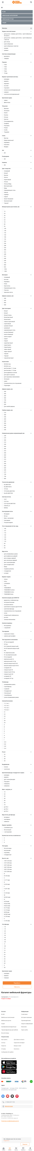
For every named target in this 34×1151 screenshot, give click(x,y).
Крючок (6, 119)
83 (4, 545)
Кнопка (6, 115)
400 (5, 393)
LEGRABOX (7, 583)
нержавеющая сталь (9, 330)
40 (4, 798)
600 (5, 300)
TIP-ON (6, 489)
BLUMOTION (7, 484)
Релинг (6, 127)
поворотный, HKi (8, 674)
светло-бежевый (8, 334)
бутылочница (7, 848)
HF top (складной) (9, 642)
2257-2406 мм (8, 865)
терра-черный (8, 351)
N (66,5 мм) (7, 903)
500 (5, 398)
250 (5, 435)
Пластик (6, 290)
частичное (7, 769)
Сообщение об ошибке (7, 1052)
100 (5, 528)
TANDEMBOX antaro (9, 590)
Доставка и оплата (19, 1039)
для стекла (7, 41)
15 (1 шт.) (6, 707)
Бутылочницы (5, 1033)
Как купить (4, 1039)
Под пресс (6, 781)
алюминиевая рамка (9, 684)
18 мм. (6, 73)
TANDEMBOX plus (8, 594)
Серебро (6, 194)
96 (4, 226)
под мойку (7, 852)
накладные (7, 819)
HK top (6, 644)
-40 (5, 939)
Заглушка (6, 110)
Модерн (6, 146)
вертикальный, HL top (10, 661)
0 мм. (5, 64)
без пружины (7, 625)
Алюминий (7, 171)
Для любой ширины (9, 406)
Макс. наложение (9, 518)
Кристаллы (7, 286)
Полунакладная (8, 522)
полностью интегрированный (12, 90)
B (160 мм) (7, 875)
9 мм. (5, 71)
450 (5, 298)
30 (4, 215)
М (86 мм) (6, 912)
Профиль (6, 123)
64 (4, 220)
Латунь (6, 181)
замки (5, 100)
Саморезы (7, 783)
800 (5, 264)
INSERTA (6, 81)
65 (4, 802)
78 (4, 222)
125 (5, 537)
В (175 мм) (7, 907)
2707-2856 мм (8, 871)
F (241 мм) (7, 888)
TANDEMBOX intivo (9, 592)
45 (4, 963)
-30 (5, 935)
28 (4, 720)
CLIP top (6, 501)
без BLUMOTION (8, 493)
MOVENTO (7, 56)
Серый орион (7, 347)
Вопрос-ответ (17, 1045)
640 (5, 260)
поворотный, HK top (9, 672)
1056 (5, 269)
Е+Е (5, 744)
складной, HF (7, 676)
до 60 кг (6, 811)
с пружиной (7, 627)
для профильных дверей (10, 556)
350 (5, 417)
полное (6, 767)
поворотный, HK (8, 670)
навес (5, 381)
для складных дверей (10, 558)
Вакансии (24, 1026)
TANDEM (6, 58)
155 (5, 539)
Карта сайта (24, 1030)
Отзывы (3, 1049)
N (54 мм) (6, 901)
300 (5, 391)
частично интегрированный (11, 94)
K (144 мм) (7, 893)
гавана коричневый (9, 321)
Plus (5, 585)
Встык (6, 516)
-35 (5, 937)
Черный (6, 203)
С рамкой (6, 688)
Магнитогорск (9, 1106)
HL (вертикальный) (9, 652)
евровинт (6, 83)
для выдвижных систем (10, 372)
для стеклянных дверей (10, 560)
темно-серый (7, 349)
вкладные (6, 817)
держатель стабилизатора (11, 600)
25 (4, 716)
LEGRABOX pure (8, 827)
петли (5, 613)
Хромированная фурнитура (8, 1026)
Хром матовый (8, 201)
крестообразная (8, 44)
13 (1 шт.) (6, 705)
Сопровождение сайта (6, 1115)
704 (5, 262)
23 (4, 714)
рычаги (6, 617)
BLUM (3, 11)
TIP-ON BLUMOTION (9, 491)
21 (4, 712)
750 (5, 476)
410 (5, 450)
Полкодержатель (8, 121)
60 (4, 543)
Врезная (6, 108)
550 (5, 425)
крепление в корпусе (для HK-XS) (13, 606)
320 (5, 247)
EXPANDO (6, 79)
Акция (4, 22)
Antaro (6, 579)
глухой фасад (7, 686)
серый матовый (8, 343)
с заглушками (8, 832)
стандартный (7, 854)
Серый (6, 196)
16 (4, 211)
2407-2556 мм (8, 867)
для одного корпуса (9, 374)
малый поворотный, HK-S (11, 663)
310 (5, 442)
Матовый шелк (8, 186)
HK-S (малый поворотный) (11, 646)
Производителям (26, 1020)
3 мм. (5, 66)
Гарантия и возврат (19, 1042)
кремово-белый (8, 325)
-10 (5, 926)
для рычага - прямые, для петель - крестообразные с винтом (18, 38)
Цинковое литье (8, 292)
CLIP (5, 499)
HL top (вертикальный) (10, 655)
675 (5, 472)
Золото (6, 177)
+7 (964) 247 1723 (10, 1102)
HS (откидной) (8, 657)
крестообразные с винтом (11, 46)
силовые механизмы (9, 619)
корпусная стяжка (9, 634)
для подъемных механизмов (11, 376)
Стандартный (7, 691)
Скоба (5, 130)
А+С (5, 742)
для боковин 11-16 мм (10, 368)
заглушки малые (8, 604)
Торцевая (6, 132)
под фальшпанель (9, 568)
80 (4, 224)
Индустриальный (8, 140)
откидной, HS (7, 667)
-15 (5, 929)
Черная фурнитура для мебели (9, 1030)
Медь (5, 188)
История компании (26, 1017)
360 (5, 446)
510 (5, 459)
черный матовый (8, 358)
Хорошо (25, 1144)
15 (4, 950)
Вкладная (6, 514)
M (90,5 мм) (7, 897)
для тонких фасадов (9, 562)
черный (6, 353)
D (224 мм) (7, 884)
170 (5, 541)
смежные (6, 821)
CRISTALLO (7, 505)
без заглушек (7, 829)
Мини (5, 566)
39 (4, 760)
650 (5, 429)
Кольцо (6, 117)
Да (5, 152)
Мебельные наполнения (10, 15)
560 (5, 465)
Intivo (5, 581)
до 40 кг (6, 809)
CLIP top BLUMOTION (9, 503)
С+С (5, 748)
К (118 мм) (7, 910)
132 (5, 232)
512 (5, 256)
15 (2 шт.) (6, 709)
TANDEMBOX (7, 587)
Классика (6, 144)
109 (5, 228)
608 (5, 258)
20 (4, 213)
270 (5, 412)
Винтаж (6, 138)
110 (5, 532)
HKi (5, 650)
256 (5, 243)
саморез (6, 92)
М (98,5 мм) (7, 914)
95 (4, 547)
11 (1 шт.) (6, 703)
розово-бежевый (8, 332)
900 (5, 304)
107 (5, 530)
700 (5, 400)
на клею (6, 85)
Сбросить (17, 987)
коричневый (7, 323)
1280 (5, 271)
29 (4, 722)
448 (5, 254)
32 (4, 217)
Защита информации (27, 1023)
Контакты (16, 1049)
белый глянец (7, 315)
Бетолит (6, 279)
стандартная (7, 571)
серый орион (7, 345)
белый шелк (7, 319)
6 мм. (5, 69)
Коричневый (7, 179)
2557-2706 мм (8, 869)
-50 (5, 946)
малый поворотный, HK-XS (11, 665)
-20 (5, 931)
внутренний (7, 850)
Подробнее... (7, 1140)
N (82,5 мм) (7, 905)
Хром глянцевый (8, 198)
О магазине (24, 1014)
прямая (6, 48)
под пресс (6, 87)
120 (5, 535)
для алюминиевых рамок (11, 554)
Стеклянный (7, 693)
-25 (5, 933)
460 (5, 455)
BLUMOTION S (8, 486)
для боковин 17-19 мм (10, 370)
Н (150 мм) (7, 916)
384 (5, 249)
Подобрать (17, 983)
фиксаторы (7, 102)
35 (4, 756)
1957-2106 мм (8, 860)
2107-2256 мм (8, 863)
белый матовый (8, 317)
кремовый (7, 328)
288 (5, 245)
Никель (6, 192)
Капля (5, 112)
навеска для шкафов (9, 636)
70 (4, 804)
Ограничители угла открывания (12, 383)
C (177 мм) (7, 880)
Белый (6, 173)
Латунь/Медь (7, 184)
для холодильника (9, 564)
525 (5, 461)
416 (5, 252)
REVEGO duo (7, 364)
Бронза (6, 175)
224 (5, 241)
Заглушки (6, 379)
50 (4, 800)
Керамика (6, 142)
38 (4, 758)
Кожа (5, 283)
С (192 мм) (7, 920)
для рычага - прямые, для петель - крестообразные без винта (18, 34)
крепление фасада (9, 608)
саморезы (6, 785)
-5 (4, 944)
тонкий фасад (8, 695)
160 (5, 235)
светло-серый (7, 336)
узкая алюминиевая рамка (11, 697)
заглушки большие (9, 602)
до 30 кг (6, 807)
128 (5, 230)
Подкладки (7, 385)
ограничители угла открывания (12, 611)
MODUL (6, 507)
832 (5, 267)
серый (5, 338)
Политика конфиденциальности (10, 1121)
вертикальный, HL (9, 659)
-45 (5, 941)
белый (6, 311)
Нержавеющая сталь (10, 190)
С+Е (5, 746)
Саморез (6, 977)
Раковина (6, 125)
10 (4, 792)
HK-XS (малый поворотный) (11, 648)
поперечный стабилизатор (11, 615)
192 (5, 239)
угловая (6, 573)
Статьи (3, 1042)
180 (5, 237)
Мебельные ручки (8, 19)
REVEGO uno (7, 366)
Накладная (7, 520)
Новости (3, 1045)
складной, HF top (8, 678)
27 (4, 718)
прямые (6, 50)
